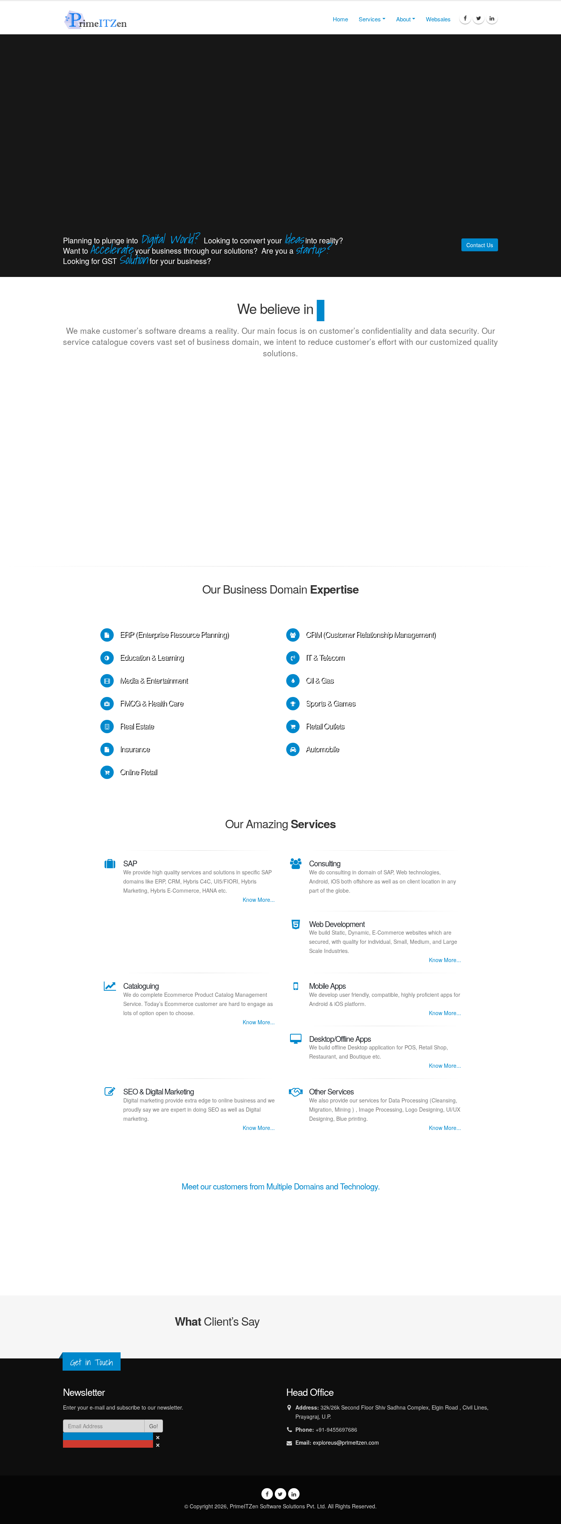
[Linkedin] (492, 18)
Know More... (259, 899)
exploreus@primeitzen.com (346, 1442)
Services (370, 19)
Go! (153, 1426)
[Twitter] (478, 18)
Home (340, 19)
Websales (438, 19)
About (403, 19)
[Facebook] (465, 18)
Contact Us (479, 245)
